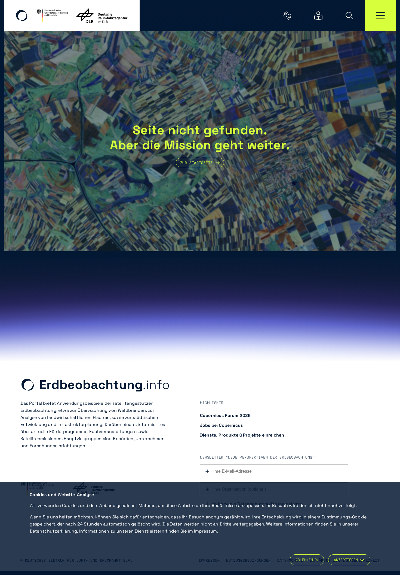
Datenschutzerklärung (53, 531)
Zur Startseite (196, 162)
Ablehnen (305, 560)
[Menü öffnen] (380, 15)
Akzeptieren (347, 560)
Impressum (205, 531)
